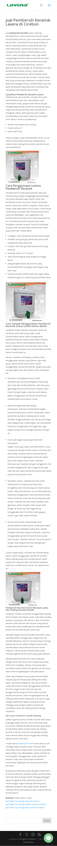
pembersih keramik (26, 743)
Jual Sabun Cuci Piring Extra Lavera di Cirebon (25, 807)
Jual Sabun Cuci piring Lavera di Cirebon (22, 801)
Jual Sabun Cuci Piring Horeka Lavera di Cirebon (26, 804)
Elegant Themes (28, 839)
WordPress (28, 842)
